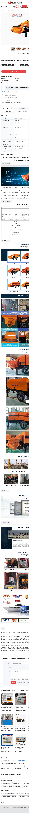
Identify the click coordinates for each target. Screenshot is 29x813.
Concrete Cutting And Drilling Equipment (11, 786)
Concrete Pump (17, 768)
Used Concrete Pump (7, 800)
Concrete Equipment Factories (9, 796)
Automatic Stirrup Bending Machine (9, 763)
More (2, 802)
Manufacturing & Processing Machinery (12, 10)
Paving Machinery (6, 783)
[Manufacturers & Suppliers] (14, 2)
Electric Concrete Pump (20, 800)
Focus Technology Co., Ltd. (18, 807)
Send (13, 682)
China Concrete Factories (8, 793)
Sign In (3, 102)
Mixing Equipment (17, 783)
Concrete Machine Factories (22, 793)
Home (2, 10)
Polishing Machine (5, 768)
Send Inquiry (14, 71)
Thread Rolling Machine (19, 763)
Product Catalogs (21, 760)
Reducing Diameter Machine (7, 766)
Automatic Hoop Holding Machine (20, 766)
